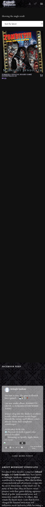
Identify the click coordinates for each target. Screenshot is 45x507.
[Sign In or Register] (29, 4)
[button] (16, 447)
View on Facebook (35, 446)
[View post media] (23, 443)
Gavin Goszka (20, 474)
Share (34, 448)
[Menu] (41, 3)
